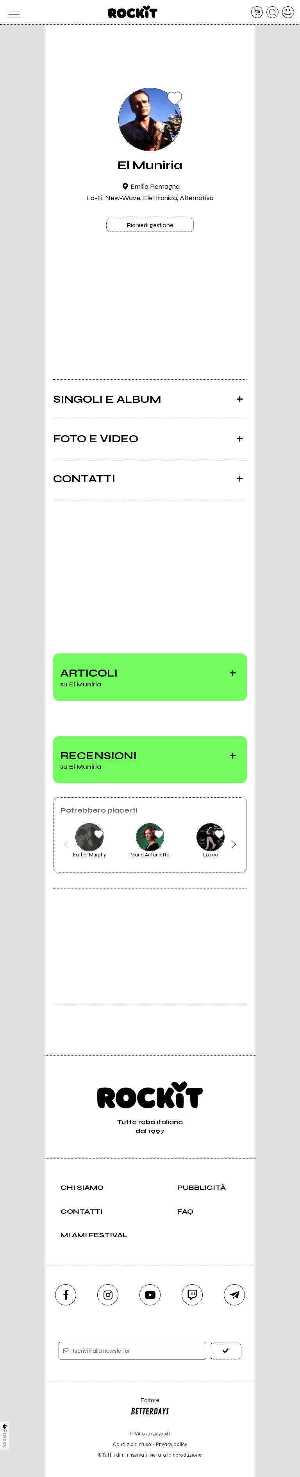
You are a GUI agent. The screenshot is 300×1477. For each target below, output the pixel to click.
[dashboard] (288, 12)
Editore (144, 1404)
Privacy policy (171, 1444)
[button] (66, 844)
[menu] (12, 12)
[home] (133, 11)
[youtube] (150, 1294)
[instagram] (107, 1294)
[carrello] (257, 12)
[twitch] (192, 1294)
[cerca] (272, 12)
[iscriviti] (225, 1351)
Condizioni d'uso (132, 1444)
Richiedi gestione (150, 225)
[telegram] (234, 1294)
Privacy (5, 1438)
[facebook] (65, 1294)
